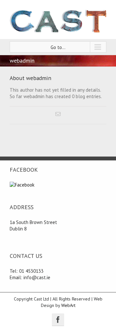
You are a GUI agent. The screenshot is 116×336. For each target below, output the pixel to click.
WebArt (68, 305)
